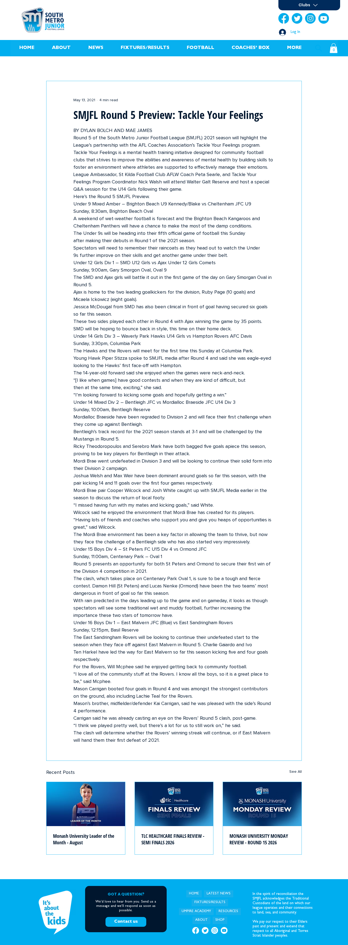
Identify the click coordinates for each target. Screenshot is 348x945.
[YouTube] (224, 930)
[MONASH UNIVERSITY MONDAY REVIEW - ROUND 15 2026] (262, 804)
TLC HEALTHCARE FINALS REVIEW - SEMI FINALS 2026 (172, 839)
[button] (61, 48)
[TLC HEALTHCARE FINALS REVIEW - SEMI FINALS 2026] (174, 804)
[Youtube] (323, 18)
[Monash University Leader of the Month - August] (85, 804)
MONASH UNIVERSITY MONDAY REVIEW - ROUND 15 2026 (258, 839)
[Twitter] (297, 18)
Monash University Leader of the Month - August (83, 839)
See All (295, 772)
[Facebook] (283, 18)
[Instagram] (310, 18)
